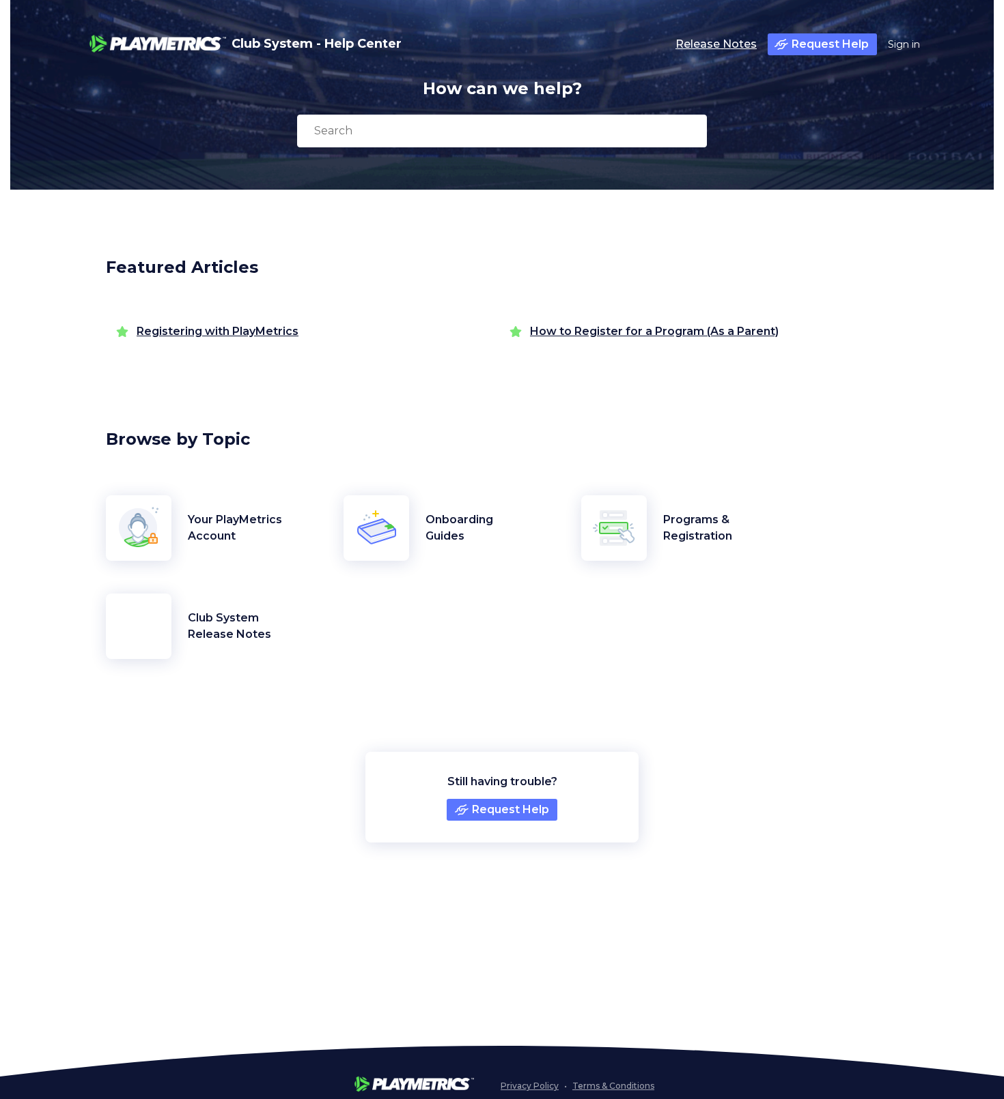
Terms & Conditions (613, 1086)
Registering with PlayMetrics (217, 331)
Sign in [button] (904, 44)
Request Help (830, 44)
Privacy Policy (530, 1086)
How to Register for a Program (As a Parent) (654, 331)
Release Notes (716, 44)
